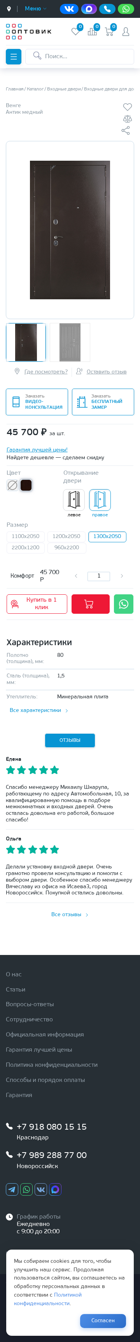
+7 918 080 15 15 (52, 1127)
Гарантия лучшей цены (39, 1050)
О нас (14, 975)
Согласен (103, 1321)
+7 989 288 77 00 (52, 1155)
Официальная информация (45, 1035)
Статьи (15, 990)
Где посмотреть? (46, 372)
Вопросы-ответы (30, 1005)
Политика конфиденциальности (52, 1065)
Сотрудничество (29, 1020)
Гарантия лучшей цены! (37, 450)
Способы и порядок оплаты (45, 1080)
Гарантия (19, 1095)
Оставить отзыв (107, 372)
